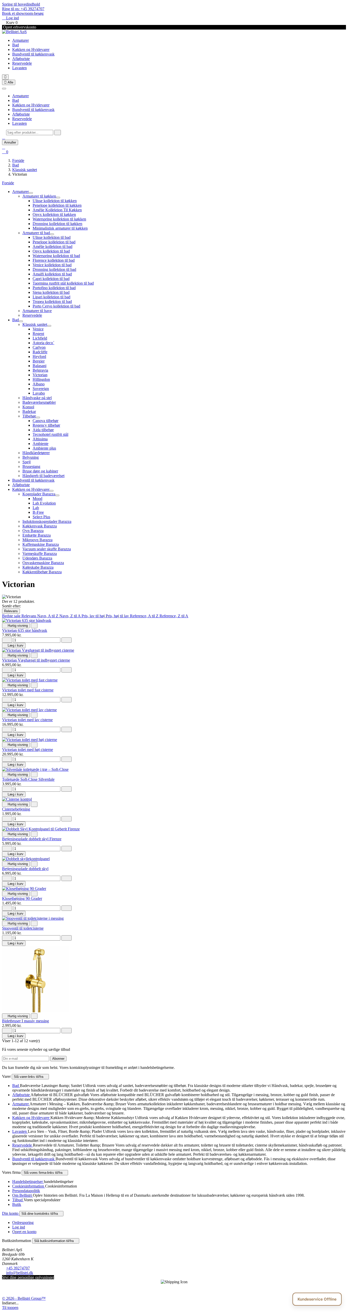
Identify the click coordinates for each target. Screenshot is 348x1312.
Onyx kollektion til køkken (54, 214)
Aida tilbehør (43, 430)
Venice (38, 329)
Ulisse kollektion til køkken (55, 201)
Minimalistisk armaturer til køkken (60, 228)
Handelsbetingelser (28, 1181)
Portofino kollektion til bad (54, 288)
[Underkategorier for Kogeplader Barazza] (57, 495)
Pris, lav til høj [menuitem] (94, 616)
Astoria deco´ (43, 343)
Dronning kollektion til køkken (57, 223)
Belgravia (40, 370)
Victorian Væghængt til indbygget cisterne (36, 660)
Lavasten (19, 68)
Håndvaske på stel (37, 398)
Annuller (10, 142)
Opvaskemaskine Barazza (43, 563)
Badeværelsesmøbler (39, 402)
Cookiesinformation (28, 1186)
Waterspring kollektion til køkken (59, 219)
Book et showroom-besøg (23, 13)
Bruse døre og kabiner (40, 471)
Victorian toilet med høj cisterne (27, 749)
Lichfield (40, 338)
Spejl (26, 462)
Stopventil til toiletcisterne (23, 928)
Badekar (29, 411)
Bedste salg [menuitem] (11, 616)
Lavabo (39, 393)
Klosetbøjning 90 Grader (22, 898)
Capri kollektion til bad (51, 278)
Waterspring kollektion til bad (56, 256)
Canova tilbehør (45, 420)
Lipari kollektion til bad (51, 297)
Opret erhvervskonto (19, 27)
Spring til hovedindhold (21, 4)
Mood (37, 498)
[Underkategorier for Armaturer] (31, 193)
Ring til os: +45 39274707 (23, 9)
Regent (38, 333)
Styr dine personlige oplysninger (28, 1277)
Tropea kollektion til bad (52, 301)
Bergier (39, 361)
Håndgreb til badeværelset (43, 475)
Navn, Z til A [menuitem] (70, 616)
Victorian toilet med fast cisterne (27, 690)
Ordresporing (23, 1222)
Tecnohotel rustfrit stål (50, 434)
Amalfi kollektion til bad (52, 274)
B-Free (38, 512)
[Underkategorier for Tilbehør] (38, 417)
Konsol (28, 407)
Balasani (39, 366)
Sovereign (41, 388)
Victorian (40, 375)
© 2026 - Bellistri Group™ (24, 1298)
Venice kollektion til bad (52, 265)
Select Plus (41, 517)
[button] (3, 137)
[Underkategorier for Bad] (21, 321)
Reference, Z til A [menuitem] (173, 616)
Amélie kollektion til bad (52, 246)
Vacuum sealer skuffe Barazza (46, 549)
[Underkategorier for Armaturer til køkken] (58, 197)
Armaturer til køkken (39, 196)
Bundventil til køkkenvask (33, 54)
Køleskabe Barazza (37, 567)
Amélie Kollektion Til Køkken (57, 210)
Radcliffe (40, 352)
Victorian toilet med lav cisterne (27, 720)
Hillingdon (41, 379)
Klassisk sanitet (34, 324)
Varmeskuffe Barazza (39, 553)
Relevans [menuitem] (29, 616)
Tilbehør (29, 416)
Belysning (30, 457)
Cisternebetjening (16, 809)
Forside (8, 183)
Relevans (11, 611)
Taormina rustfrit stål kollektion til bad (63, 283)
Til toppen (10, 1307)
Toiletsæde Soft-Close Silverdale (28, 779)
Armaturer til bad (36, 233)
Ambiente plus (44, 448)
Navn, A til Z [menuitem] (48, 616)
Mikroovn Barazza (37, 540)
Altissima (40, 439)
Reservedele (22, 63)
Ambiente (40, 443)
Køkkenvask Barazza (39, 526)
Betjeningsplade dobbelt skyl (25, 869)
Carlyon (39, 347)
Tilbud (18, 1200)
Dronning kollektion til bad (54, 269)
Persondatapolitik (26, 1191)
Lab (36, 508)
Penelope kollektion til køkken (57, 205)
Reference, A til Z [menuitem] (144, 616)
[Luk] (4, 88)
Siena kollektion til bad (51, 292)
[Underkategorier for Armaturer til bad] (52, 234)
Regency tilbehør (46, 425)
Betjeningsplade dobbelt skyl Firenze (31, 839)
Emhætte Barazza (36, 535)
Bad (15, 45)
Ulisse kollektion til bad (52, 237)
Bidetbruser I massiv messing (25, 1021)
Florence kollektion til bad (54, 260)
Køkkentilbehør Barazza (42, 572)
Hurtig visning (16, 625)
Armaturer (20, 40)
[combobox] (29, 132)
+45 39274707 (18, 1268)
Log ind (18, 1227)
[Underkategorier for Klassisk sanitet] (49, 326)
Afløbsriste (21, 59)
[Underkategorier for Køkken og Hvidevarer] (51, 491)
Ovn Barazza (33, 530)
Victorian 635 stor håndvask (24, 630)
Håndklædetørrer (36, 453)
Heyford (39, 356)
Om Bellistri (22, 1195)
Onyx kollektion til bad (51, 251)
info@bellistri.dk (19, 1273)
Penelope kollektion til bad (54, 242)
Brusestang (31, 466)
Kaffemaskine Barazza (40, 544)
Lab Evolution (44, 503)
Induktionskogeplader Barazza (46, 521)
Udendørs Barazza (37, 558)
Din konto (10, 1213)
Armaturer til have (37, 311)
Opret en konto (24, 1232)
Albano (39, 384)
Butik (16, 1204)
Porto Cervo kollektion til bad (56, 306)
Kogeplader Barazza (38, 494)
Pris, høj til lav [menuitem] (118, 616)
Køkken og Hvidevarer (30, 49)
